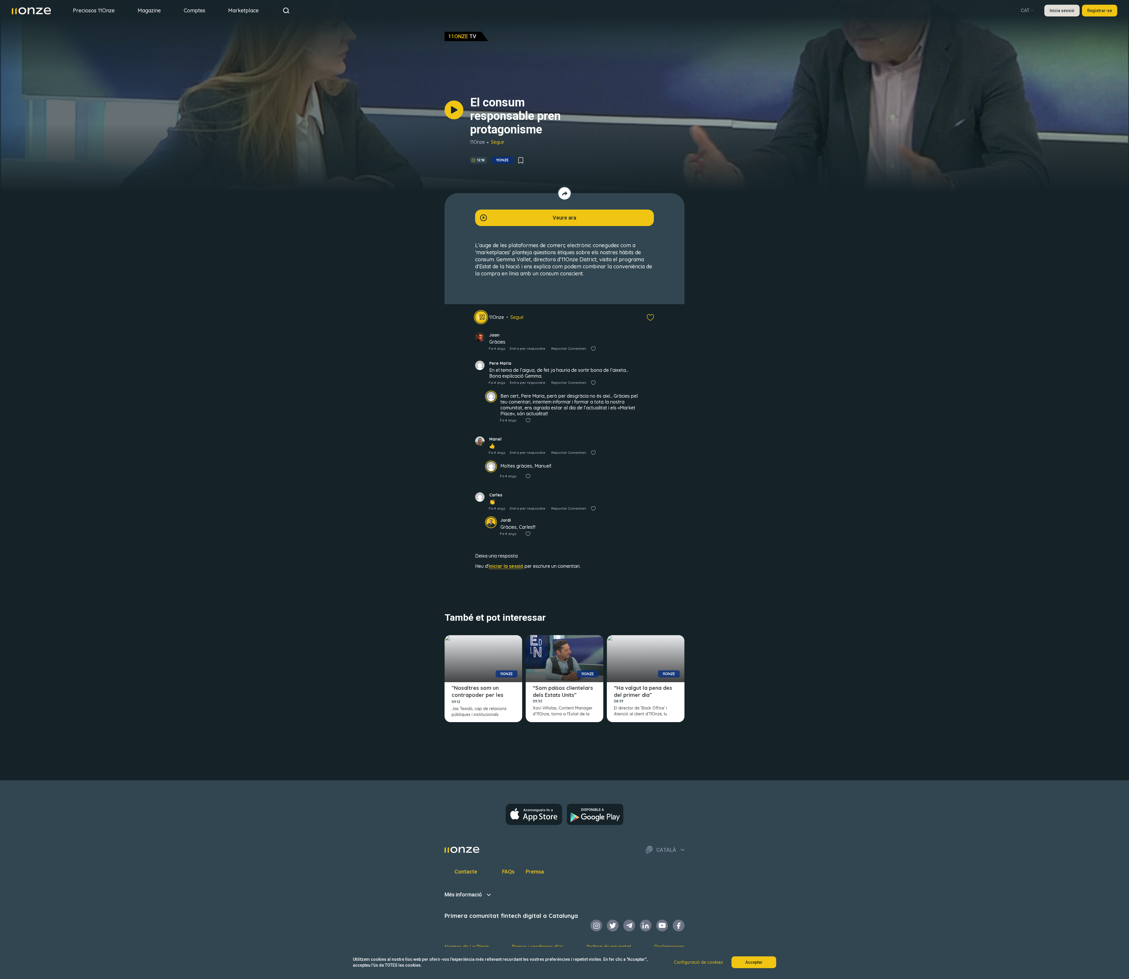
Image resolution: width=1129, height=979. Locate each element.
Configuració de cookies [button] (698, 962)
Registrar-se (1099, 10)
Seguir (498, 142)
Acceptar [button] (754, 962)
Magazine (149, 10)
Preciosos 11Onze (94, 10)
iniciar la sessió (506, 566)
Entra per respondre (527, 348)
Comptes (194, 10)
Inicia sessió (1062, 10)
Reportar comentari (568, 348)
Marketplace (243, 10)
